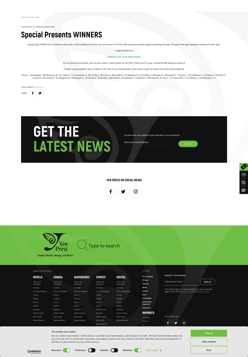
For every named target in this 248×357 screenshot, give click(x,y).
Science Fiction (38, 313)
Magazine (38, 87)
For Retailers (147, 298)
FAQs (144, 295)
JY (143, 325)
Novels (37, 277)
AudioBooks (82, 277)
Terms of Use (203, 291)
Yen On (145, 321)
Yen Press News (33, 17)
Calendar (145, 284)
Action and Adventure (37, 283)
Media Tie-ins (101, 309)
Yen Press (145, 317)
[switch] (91, 350)
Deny (209, 350)
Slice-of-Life (37, 317)
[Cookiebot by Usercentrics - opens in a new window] (34, 352)
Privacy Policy (188, 291)
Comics (101, 277)
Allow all (209, 333)
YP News (145, 280)
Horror (35, 302)
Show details (152, 350)
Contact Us (146, 308)
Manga (58, 277)
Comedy (36, 288)
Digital (121, 277)
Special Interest (38, 320)
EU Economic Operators (147, 303)
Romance (36, 309)
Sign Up (207, 281)
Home (23, 17)
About (144, 287)
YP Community (147, 276)
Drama (35, 295)
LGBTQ (35, 306)
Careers (145, 291)
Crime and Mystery (40, 291)
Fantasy (36, 299)
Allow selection (209, 342)
